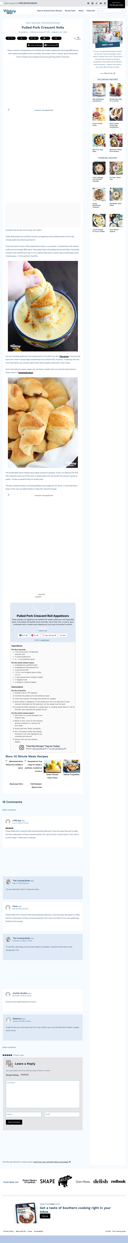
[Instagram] (92, 3)
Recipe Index (70, 11)
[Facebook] (88, 3)
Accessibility (38, 1231)
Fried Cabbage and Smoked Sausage (98, 179)
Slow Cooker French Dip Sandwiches (114, 125)
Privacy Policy (8, 1231)
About (81, 11)
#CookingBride (58, 749)
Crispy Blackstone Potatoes (97, 205)
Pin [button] (35, 635)
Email (48, 1114)
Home (28, 23)
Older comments (9, 810)
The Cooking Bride (21, 880)
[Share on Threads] (57, 38)
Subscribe (90, 11)
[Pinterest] (105, 3)
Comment (11, 1083)
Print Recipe (51, 45)
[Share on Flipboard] (45, 38)
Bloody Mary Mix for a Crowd (116, 100)
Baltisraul (17, 1018)
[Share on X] (22, 38)
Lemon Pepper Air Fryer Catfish (99, 230)
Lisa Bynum (24, 32)
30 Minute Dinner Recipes (51, 23)
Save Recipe (49, 635)
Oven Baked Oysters (114, 230)
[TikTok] (96, 3)
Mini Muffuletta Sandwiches (98, 100)
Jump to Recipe (36, 45)
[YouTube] (101, 3)
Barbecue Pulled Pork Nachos (116, 150)
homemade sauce (25, 372)
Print (24, 635)
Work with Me (21, 1231)
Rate (64, 635)
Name (10, 1114)
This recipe (63, 356)
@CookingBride (38, 749)
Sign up (45, 1216)
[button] (39, 628)
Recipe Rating (12, 1075)
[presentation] (99, 89)
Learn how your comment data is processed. (51, 1162)
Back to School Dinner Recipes (49, 11)
